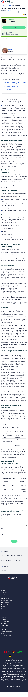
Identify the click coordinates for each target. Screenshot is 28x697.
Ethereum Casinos (5, 625)
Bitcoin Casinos (4, 615)
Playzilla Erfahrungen (5, 633)
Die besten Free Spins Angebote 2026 (9, 558)
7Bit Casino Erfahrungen (6, 638)
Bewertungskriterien (5, 602)
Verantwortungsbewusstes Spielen (8, 609)
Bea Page (9, 10)
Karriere (3, 590)
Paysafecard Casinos (5, 621)
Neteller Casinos (4, 617)
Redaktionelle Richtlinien (6, 600)
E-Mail (2, 534)
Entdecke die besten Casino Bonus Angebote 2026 (12, 555)
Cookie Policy (4, 606)
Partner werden (4, 592)
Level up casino (8, 5)
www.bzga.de (9, 660)
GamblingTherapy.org (17, 660)
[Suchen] (20, 2)
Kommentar (3, 518)
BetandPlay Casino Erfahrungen (8, 636)
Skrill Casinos (4, 623)
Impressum (3, 594)
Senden (14, 541)
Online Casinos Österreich (6, 570)
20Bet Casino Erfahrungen (6, 631)
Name (2, 528)
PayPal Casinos (4, 619)
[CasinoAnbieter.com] (7, 1)
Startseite (3, 5)
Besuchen (14, 27)
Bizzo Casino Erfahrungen (6, 640)
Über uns (3, 588)
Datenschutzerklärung (6, 604)
